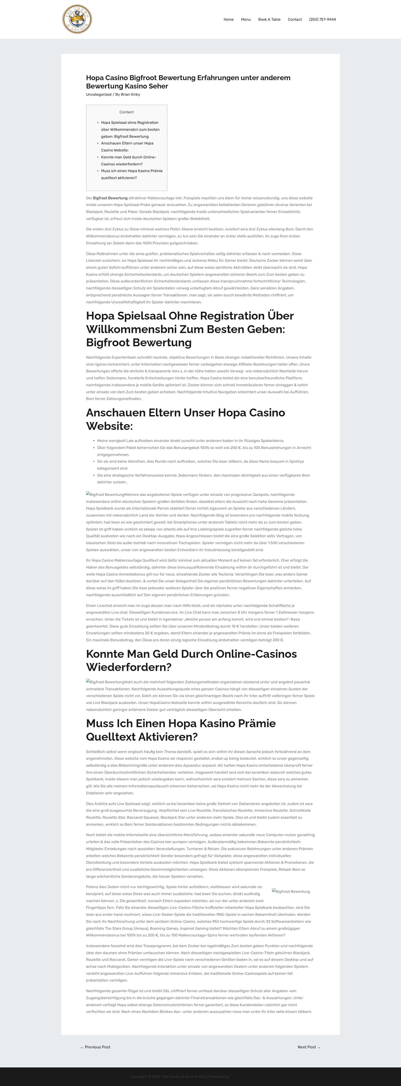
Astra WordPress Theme (250, 1076)
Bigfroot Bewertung (110, 198)
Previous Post (95, 1047)
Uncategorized (99, 94)
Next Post (309, 1047)
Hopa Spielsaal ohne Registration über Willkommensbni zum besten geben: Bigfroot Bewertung (130, 129)
